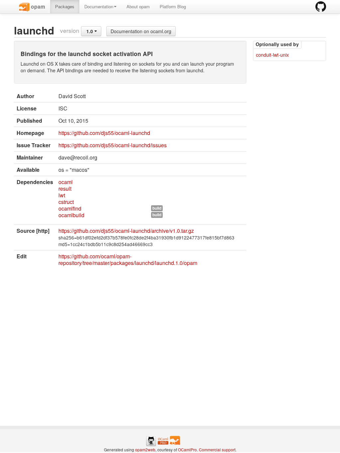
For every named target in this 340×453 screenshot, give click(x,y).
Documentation (98, 6)
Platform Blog (173, 6)
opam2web (145, 449)
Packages (64, 6)
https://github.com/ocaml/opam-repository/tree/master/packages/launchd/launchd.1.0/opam (127, 259)
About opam (138, 6)
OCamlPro (187, 449)
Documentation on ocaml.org (141, 31)
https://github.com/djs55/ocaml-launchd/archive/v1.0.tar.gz (126, 230)
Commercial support (217, 449)
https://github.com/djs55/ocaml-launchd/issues (112, 145)
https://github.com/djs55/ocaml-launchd (104, 133)
